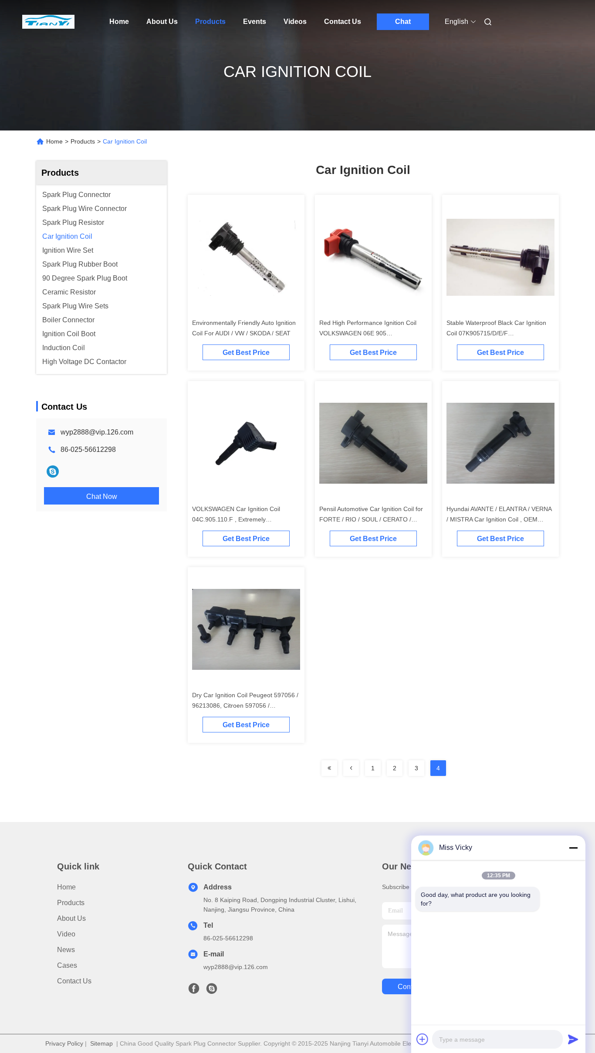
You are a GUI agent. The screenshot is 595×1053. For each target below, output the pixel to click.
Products (210, 21)
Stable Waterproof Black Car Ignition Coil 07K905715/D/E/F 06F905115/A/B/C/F (496, 333)
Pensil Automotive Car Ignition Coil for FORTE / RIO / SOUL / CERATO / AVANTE (371, 519)
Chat (403, 21)
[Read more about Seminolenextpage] (329, 768)
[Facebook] (194, 990)
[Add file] (422, 1039)
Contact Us (342, 21)
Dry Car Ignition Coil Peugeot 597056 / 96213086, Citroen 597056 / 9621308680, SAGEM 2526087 (245, 705)
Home (119, 21)
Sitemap (101, 1043)
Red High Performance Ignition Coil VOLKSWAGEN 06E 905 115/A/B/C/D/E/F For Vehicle (367, 333)
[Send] (573, 1039)
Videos (295, 21)
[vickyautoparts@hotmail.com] (53, 471)
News (66, 949)
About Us (162, 21)
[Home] (48, 22)
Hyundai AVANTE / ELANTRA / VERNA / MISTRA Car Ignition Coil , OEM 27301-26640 (498, 519)
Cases (67, 965)
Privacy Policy (64, 1043)
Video (66, 934)
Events (254, 21)
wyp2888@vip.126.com (97, 432)
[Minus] (573, 847)
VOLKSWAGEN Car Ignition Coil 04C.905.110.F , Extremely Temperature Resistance (236, 519)
